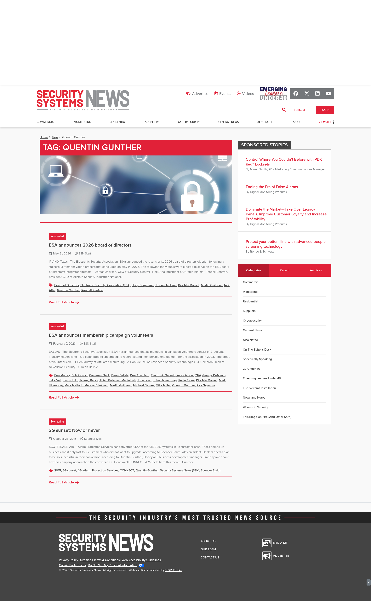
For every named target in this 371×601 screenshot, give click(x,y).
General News (228, 122)
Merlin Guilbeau (212, 285)
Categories (253, 270)
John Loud (144, 380)
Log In (325, 110)
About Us (208, 541)
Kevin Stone (186, 380)
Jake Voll (55, 380)
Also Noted (265, 122)
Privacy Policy (68, 560)
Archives (316, 270)
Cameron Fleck (99, 375)
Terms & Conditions (107, 560)
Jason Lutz (70, 380)
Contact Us (210, 557)
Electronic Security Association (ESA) (105, 285)
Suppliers (152, 122)
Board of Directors (66, 285)
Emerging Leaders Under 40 (262, 378)
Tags (55, 137)
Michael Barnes (143, 385)
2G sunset (69, 470)
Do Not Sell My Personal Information (112, 565)
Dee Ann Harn (139, 375)
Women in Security (255, 407)
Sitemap (85, 560)
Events (225, 93)
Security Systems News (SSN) (179, 470)
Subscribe (301, 110)
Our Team (208, 549)
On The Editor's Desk (257, 350)
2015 (57, 470)
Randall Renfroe (92, 290)
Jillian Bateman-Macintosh (117, 380)
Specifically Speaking (257, 359)
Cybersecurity (189, 122)
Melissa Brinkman (96, 385)
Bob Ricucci (79, 375)
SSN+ (296, 122)
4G (80, 470)
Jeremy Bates (88, 380)
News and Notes (254, 398)
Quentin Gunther (68, 290)
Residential (118, 122)
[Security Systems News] (83, 100)
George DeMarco (213, 375)
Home (44, 137)
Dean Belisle (119, 375)
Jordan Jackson (166, 285)
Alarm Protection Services (100, 470)
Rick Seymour (206, 385)
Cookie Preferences (72, 565)
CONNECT (127, 470)
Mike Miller (163, 385)
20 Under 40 (251, 369)
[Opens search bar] (284, 109)
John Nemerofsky (165, 380)
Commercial (46, 122)
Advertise (200, 93)
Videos (248, 93)
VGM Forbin (173, 570)
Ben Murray (62, 375)
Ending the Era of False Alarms (272, 187)
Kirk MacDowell (188, 285)
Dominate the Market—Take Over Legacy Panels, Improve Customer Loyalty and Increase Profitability (286, 214)
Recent (284, 270)
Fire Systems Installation (259, 388)
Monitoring (82, 122)
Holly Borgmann (143, 285)
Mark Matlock (74, 385)
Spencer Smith (210, 470)
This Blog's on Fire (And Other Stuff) (267, 417)
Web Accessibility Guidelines (141, 560)
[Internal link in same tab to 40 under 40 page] (273, 94)
